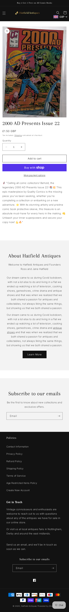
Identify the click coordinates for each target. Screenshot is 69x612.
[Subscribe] (58, 416)
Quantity (6, 140)
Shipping (18, 135)
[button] (4, 13)
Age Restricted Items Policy (21, 483)
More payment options (34, 175)
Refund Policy (14, 461)
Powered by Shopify (47, 606)
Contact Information (17, 446)
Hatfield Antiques (29, 606)
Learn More (34, 354)
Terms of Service (16, 475)
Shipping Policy (15, 468)
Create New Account (18, 490)
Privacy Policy (14, 453)
